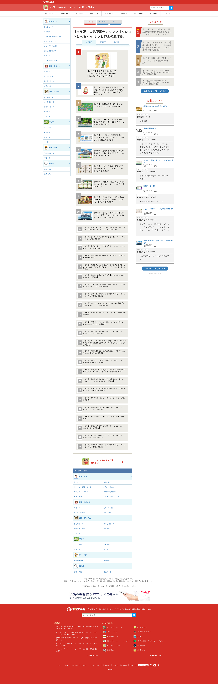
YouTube (154, 665)
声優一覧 (47, 158)
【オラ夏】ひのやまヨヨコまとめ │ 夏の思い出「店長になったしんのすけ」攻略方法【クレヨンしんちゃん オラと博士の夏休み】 (156, 46)
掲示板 (168, 13)
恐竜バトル (94, 13)
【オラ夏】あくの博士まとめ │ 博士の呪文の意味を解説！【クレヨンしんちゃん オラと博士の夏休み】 (156, 31)
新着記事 (103, 42)
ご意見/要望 (75, 665)
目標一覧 (47, 72)
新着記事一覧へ (93, 655)
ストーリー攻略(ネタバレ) (52, 36)
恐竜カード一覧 (49, 107)
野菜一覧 (47, 111)
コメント (116, 22)
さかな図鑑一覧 (49, 102)
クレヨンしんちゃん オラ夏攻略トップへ (102, 461)
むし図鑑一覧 (48, 97)
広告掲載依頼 (123, 665)
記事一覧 (90, 22)
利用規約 (83, 665)
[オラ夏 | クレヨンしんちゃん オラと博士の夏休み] (49, 3)
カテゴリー (103, 22)
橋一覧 (46, 142)
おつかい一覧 (48, 76)
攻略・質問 (47, 169)
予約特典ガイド (49, 153)
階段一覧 (47, 137)
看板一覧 (47, 132)
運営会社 (115, 665)
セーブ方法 (47, 55)
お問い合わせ (133, 665)
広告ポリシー (106, 665)
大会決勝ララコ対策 (50, 46)
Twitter (151, 665)
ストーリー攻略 (64, 13)
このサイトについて (64, 665)
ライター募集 (144, 665)
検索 (171, 8)
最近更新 (116, 42)
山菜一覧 (47, 116)
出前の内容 (47, 86)
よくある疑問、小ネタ (51, 60)
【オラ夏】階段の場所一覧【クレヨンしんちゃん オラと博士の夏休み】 (156, 60)
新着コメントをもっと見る (155, 268)
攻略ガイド (109, 13)
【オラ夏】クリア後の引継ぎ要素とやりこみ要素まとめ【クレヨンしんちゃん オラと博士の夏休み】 (155, 82)
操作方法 (124, 13)
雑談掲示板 (47, 174)
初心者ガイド (50, 13)
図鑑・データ (138, 13)
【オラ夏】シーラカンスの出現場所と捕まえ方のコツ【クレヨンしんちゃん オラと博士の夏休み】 (155, 72)
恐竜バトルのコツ (50, 41)
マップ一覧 (153, 13)
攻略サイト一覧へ (157, 655)
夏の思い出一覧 (49, 81)
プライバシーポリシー (94, 665)
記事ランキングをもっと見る (155, 91)
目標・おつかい (79, 13)
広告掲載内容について (155, 273)
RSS (159, 665)
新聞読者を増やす (50, 51)
